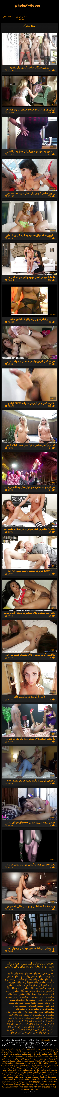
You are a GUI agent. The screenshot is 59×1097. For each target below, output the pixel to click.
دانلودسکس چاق (41, 979)
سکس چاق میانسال (25, 1000)
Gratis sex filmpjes (29, 1089)
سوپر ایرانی (52, 1058)
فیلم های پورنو (25, 1077)
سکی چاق (12, 1011)
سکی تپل (38, 1011)
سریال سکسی (14, 1058)
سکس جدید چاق (38, 988)
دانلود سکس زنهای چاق (32, 976)
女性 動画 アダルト (50, 1087)
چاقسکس (20, 1029)
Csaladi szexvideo (49, 1082)
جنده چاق (18, 973)
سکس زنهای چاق (16, 994)
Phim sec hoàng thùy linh (30, 1087)
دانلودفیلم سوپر (18, 1075)
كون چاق (32, 1026)
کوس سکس (8, 1079)
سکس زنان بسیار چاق (37, 994)
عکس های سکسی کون (35, 1049)
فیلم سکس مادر (9, 1070)
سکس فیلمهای (15, 1061)
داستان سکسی (38, 1077)
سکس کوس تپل (35, 1006)
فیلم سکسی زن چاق (39, 1023)
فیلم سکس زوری (24, 1070)
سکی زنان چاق (25, 1011)
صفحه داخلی (7, 16)
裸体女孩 (36, 1082)
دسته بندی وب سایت (21, 17)
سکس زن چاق (27, 991)
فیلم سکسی (26, 1054)
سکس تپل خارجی (23, 985)
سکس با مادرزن (7, 1049)
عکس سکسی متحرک (35, 1075)
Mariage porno (32, 1084)
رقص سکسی (14, 1072)
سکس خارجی (36, 1065)
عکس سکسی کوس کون (42, 1054)
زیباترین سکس (40, 1058)
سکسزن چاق (33, 1008)
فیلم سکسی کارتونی (39, 1068)
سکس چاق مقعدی (46, 1000)
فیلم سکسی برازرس (41, 1070)
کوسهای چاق (40, 1032)
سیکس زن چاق (21, 1014)
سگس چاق (49, 1014)
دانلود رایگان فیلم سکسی (37, 1063)
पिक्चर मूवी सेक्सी (20, 1084)
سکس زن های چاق (45, 991)
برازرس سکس (20, 1063)
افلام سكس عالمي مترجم (21, 1082)
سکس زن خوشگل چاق (18, 988)
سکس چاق (29, 4)
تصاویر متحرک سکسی (23, 1056)
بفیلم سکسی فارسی (21, 1068)
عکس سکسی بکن (38, 1079)
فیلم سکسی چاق (46, 1026)
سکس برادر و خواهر (11, 1054)
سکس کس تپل (22, 1003)
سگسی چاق (36, 1014)
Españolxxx (8, 1084)
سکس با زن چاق (41, 985)
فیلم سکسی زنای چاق (17, 1023)
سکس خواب (7, 1056)
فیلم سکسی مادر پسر (49, 1052)
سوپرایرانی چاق (25, 982)
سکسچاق (20, 1008)
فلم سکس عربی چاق (24, 1017)
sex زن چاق (49, 973)
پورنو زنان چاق (20, 1026)
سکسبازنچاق (20, 1006)
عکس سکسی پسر (21, 1079)
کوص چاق (27, 1032)
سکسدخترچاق (48, 1008)
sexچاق (28, 973)
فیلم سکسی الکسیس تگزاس (45, 1072)
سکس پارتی (20, 1049)
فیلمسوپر (53, 1056)
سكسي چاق (40, 982)
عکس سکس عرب (31, 1052)
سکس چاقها (37, 1003)
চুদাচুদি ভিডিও (6, 1082)
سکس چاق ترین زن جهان (42, 997)
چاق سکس (40, 1029)
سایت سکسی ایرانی (14, 1052)
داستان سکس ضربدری (31, 1061)
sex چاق (37, 973)
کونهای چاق (15, 1032)
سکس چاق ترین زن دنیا (17, 997)
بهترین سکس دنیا (41, 1056)
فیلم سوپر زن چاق (33, 1020)
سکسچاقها (49, 1011)
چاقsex (30, 1029)
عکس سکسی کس (11, 1077)
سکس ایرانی (48, 1065)
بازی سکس (24, 1065)
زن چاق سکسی (24, 979)
